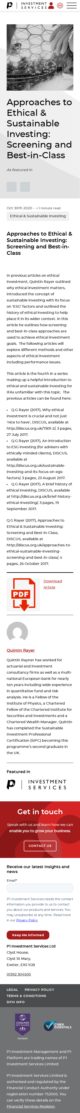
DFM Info (16, 1002)
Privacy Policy (39, 989)
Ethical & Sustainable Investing (38, 216)
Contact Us (40, 846)
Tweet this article (12, 187)
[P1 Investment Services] (27, 5)
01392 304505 (19, 974)
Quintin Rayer (21, 651)
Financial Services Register (31, 1106)
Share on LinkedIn (25, 187)
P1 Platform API (60, 5)
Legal (12, 989)
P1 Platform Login (51, 5)
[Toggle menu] (70, 5)
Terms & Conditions (26, 995)
